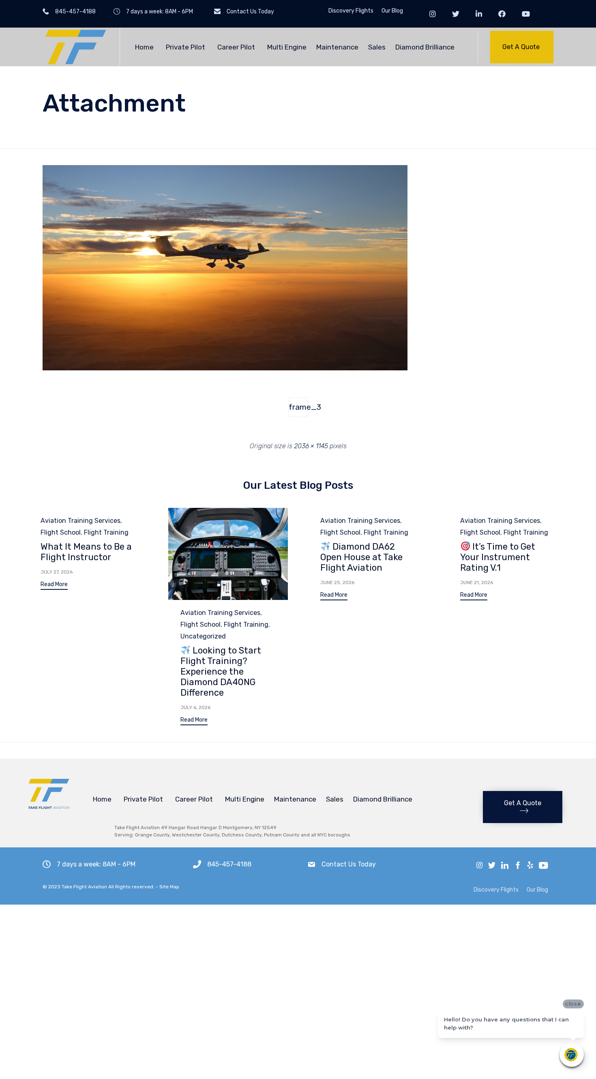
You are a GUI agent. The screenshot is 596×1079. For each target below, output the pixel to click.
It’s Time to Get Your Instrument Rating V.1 (497, 557)
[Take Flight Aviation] (75, 47)
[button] (521, 47)
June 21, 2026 (476, 582)
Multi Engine (287, 47)
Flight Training (106, 532)
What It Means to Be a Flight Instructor (86, 552)
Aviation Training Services (80, 520)
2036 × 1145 (311, 446)
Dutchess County (242, 835)
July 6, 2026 (195, 707)
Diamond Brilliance (425, 47)
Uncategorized (203, 636)
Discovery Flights (350, 11)
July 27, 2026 (57, 572)
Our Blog (392, 11)
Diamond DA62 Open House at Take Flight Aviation (361, 557)
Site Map (169, 887)
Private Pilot (185, 47)
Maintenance (337, 47)
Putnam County (282, 835)
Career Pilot (236, 47)
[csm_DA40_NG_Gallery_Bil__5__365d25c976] (225, 368)
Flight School (61, 532)
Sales (377, 47)
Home (144, 47)
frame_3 (298, 407)
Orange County (152, 835)
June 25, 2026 (337, 582)
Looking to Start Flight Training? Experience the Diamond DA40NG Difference (220, 671)
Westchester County (195, 835)
